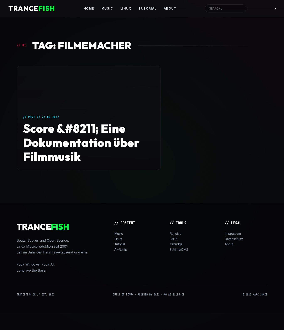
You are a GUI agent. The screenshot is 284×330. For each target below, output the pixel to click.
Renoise (175, 234)
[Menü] (275, 8)
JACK (174, 239)
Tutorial (147, 8)
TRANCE (31, 8)
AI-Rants (120, 250)
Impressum (233, 234)
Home (89, 8)
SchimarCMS (179, 250)
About (170, 8)
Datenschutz (234, 239)
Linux (125, 8)
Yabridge (176, 244)
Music (107, 8)
